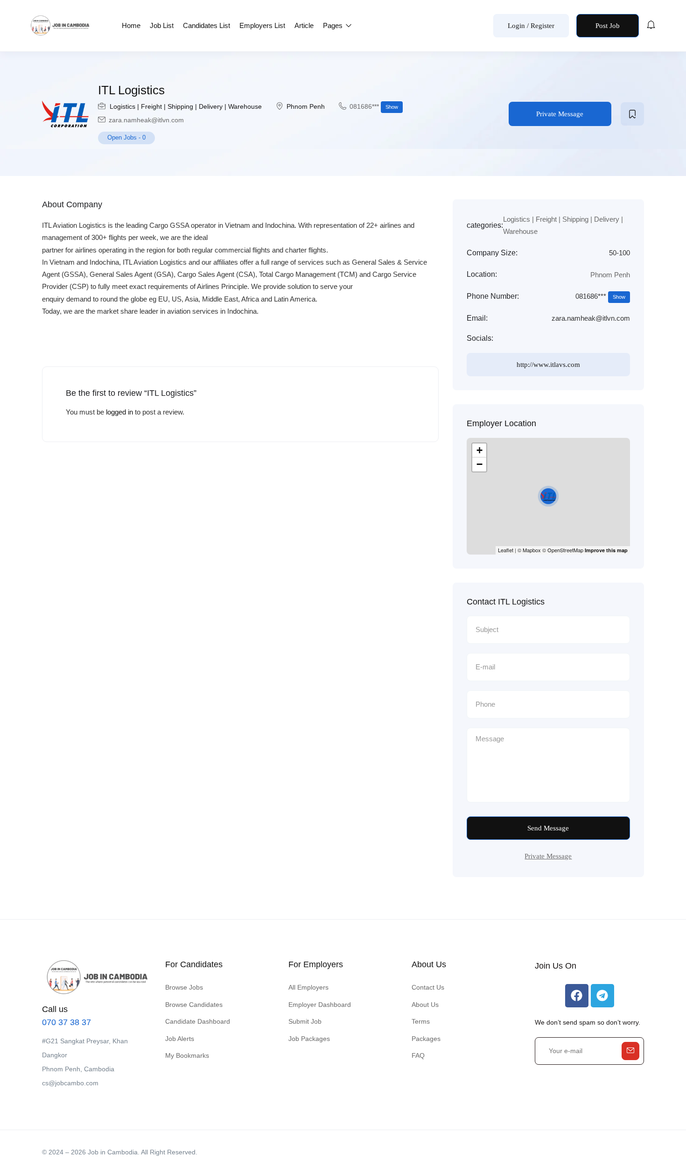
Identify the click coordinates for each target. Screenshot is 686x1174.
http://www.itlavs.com (548, 364)
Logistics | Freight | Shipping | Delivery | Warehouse (186, 106)
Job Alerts (179, 1038)
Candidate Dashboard (197, 1021)
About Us (425, 1004)
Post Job (607, 25)
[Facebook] (576, 995)
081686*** (374, 106)
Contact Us (428, 987)
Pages (333, 25)
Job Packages (309, 1038)
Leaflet (505, 550)
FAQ (418, 1055)
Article (304, 25)
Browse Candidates (194, 1004)
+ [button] (479, 450)
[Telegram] (602, 995)
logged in (119, 412)
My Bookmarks (187, 1055)
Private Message (559, 114)
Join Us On (555, 965)
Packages (426, 1038)
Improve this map (606, 550)
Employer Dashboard (319, 1004)
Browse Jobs (184, 987)
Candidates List (206, 25)
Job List (162, 25)
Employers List (262, 25)
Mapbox (532, 550)
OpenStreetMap (565, 550)
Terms (421, 1021)
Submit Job (305, 1021)
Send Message (548, 828)
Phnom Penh (306, 106)
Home (131, 25)
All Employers (308, 987)
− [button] (479, 464)
